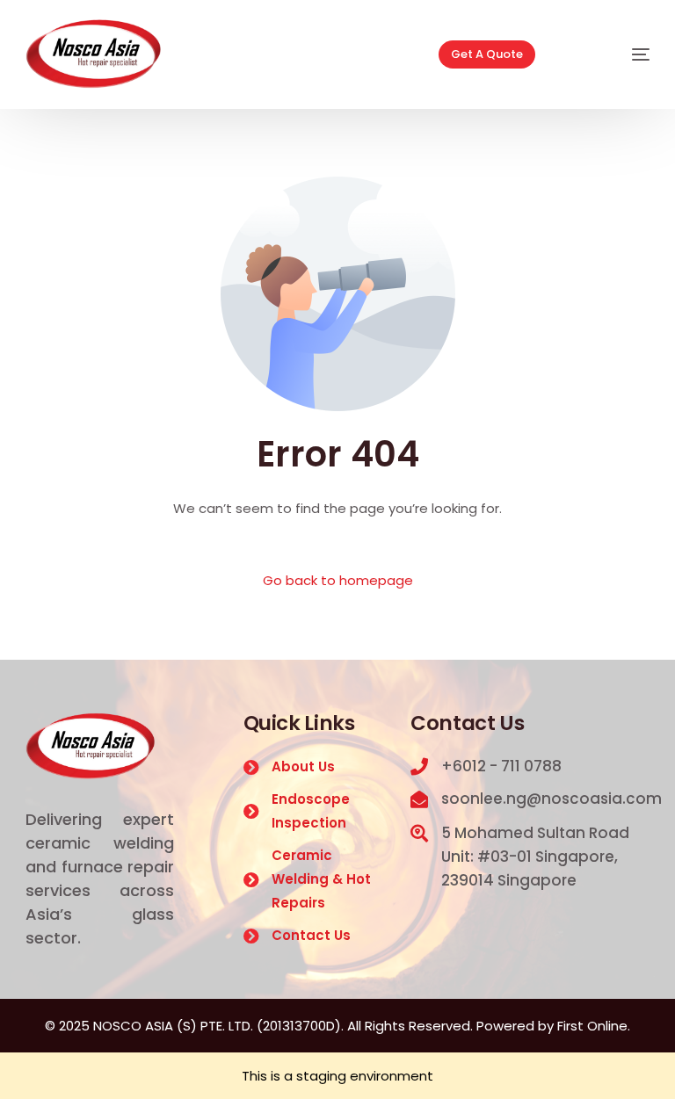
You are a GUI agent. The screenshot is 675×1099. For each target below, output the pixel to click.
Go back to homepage (338, 580)
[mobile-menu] (617, 54)
